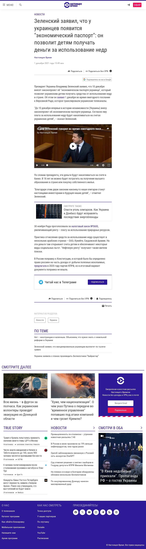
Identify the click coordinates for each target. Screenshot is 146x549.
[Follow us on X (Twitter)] (82, 512)
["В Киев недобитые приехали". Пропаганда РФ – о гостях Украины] (121, 459)
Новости (39, 14)
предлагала (40, 265)
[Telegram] (128, 5)
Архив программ (9, 538)
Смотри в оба (111, 428)
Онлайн (40, 527)
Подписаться (97, 282)
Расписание (43, 538)
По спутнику (43, 521)
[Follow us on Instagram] (96, 512)
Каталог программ (10, 516)
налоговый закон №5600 (84, 226)
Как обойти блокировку (13, 521)
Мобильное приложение (13, 527)
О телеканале (8, 511)
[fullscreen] (109, 165)
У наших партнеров (46, 516)
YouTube (41, 532)
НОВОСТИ (59, 428)
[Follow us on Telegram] (103, 512)
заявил (61, 97)
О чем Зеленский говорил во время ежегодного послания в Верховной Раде (83, 129)
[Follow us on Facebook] (75, 512)
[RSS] (109, 512)
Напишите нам (9, 532)
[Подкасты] (116, 512)
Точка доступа (44, 511)
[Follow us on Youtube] (89, 512)
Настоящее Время (43, 57)
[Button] (75, 71)
